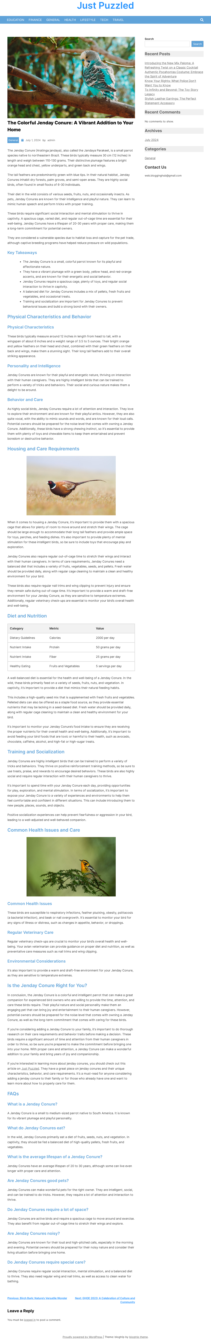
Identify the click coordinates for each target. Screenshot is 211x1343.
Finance (35, 20)
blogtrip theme (138, 1337)
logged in (30, 1319)
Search (149, 38)
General (53, 20)
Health (70, 20)
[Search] (202, 20)
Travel (118, 20)
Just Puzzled (105, 5)
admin (51, 140)
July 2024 (152, 140)
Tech (104, 20)
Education (15, 20)
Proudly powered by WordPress (83, 1337)
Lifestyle (88, 20)
